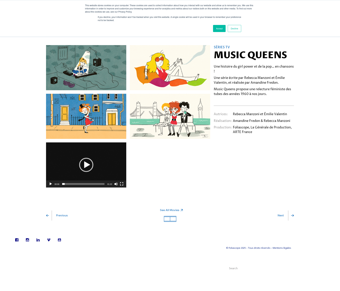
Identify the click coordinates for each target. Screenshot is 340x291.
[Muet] (116, 184)
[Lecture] (50, 184)
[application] (86, 165)
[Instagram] (28, 239)
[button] (86, 165)
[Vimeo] (49, 239)
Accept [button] (219, 28)
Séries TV (222, 47)
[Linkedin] (39, 239)
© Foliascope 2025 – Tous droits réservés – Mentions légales (258, 247)
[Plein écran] (121, 184)
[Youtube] (60, 239)
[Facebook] (17, 239)
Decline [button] (234, 28)
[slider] (83, 184)
